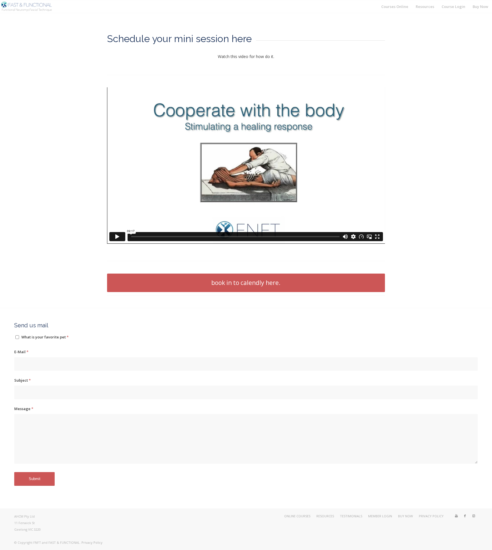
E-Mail (21, 351)
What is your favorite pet (45, 337)
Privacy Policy (91, 542)
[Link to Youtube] (456, 516)
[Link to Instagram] (473, 516)
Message (23, 408)
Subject (22, 380)
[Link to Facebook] (465, 516)
